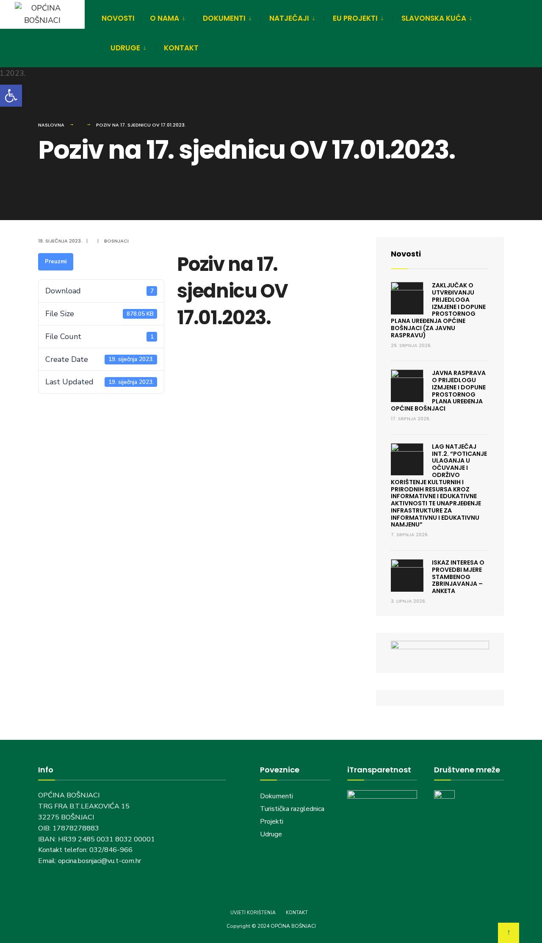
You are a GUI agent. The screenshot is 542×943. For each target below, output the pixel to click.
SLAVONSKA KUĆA (433, 18)
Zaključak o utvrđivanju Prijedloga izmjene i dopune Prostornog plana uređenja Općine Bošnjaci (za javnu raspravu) (438, 310)
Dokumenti (276, 796)
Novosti (406, 253)
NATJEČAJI (289, 18)
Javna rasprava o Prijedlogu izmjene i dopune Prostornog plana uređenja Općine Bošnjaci (438, 391)
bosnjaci (116, 240)
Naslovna (51, 124)
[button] (11, 96)
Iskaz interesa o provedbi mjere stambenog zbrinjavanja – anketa (458, 576)
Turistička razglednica (292, 808)
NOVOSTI (118, 18)
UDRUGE (125, 48)
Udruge (272, 834)
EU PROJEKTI (355, 18)
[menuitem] (167, 17)
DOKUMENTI (224, 18)
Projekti (271, 821)
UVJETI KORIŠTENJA (253, 913)
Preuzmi (55, 261)
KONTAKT (181, 48)
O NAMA (164, 18)
